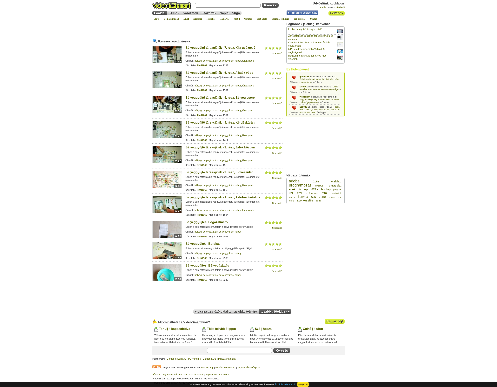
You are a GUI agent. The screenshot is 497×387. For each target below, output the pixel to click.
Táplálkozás (300, 18)
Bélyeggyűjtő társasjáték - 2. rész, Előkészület (219, 172)
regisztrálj (339, 7)
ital (291, 193)
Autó (156, 18)
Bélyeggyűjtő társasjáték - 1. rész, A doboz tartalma (222, 197)
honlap (326, 189)
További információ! (285, 384)
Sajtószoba (211, 374)
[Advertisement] (217, 28)
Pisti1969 (202, 65)
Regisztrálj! (334, 321)
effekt (292, 189)
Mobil (237, 18)
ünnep (303, 189)
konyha (303, 196)
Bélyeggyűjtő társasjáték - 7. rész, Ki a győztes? (220, 47)
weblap (336, 181)
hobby (238, 60)
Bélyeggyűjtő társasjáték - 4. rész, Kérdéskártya (220, 122)
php (339, 197)
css (313, 196)
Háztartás (224, 18)
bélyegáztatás (210, 60)
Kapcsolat (224, 374)
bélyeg (198, 60)
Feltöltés (336, 13)
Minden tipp (207, 367)
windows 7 (320, 186)
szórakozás (312, 193)
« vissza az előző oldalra (213, 311)
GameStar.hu (209, 358)
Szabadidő (262, 18)
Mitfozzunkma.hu (227, 358)
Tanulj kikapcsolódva (174, 328)
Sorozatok (190, 13)
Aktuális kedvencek (225, 367)
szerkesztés (305, 200)
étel (299, 193)
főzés (315, 181)
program (337, 189)
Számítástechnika (280, 18)
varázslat (335, 185)
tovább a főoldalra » (275, 311)
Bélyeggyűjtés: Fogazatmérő (206, 222)
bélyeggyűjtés (226, 60)
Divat (186, 18)
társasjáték (248, 60)
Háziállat (211, 18)
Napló (224, 13)
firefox (332, 197)
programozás (300, 185)
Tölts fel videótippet (221, 328)
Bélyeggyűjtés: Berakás (203, 243)
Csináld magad (171, 18)
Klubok (174, 13)
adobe (294, 181)
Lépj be (323, 7)
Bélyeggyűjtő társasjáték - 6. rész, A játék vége (219, 72)
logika (291, 201)
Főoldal (159, 13)
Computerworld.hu (176, 358)
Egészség (197, 18)
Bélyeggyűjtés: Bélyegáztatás (207, 265)
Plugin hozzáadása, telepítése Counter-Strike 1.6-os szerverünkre (320, 110)
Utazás (313, 18)
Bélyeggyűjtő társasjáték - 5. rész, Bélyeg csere (220, 97)
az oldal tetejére (245, 311)
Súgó (236, 13)
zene (322, 196)
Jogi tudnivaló (169, 374)
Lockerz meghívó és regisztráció (305, 29)
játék (314, 189)
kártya (292, 197)
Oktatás (248, 18)
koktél (318, 201)
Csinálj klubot (313, 328)
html (325, 193)
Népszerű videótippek (249, 367)
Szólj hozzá (263, 328)
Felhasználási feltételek (191, 374)
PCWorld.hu (194, 358)
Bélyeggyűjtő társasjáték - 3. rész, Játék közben (220, 147)
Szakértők (209, 13)
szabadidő (336, 193)
